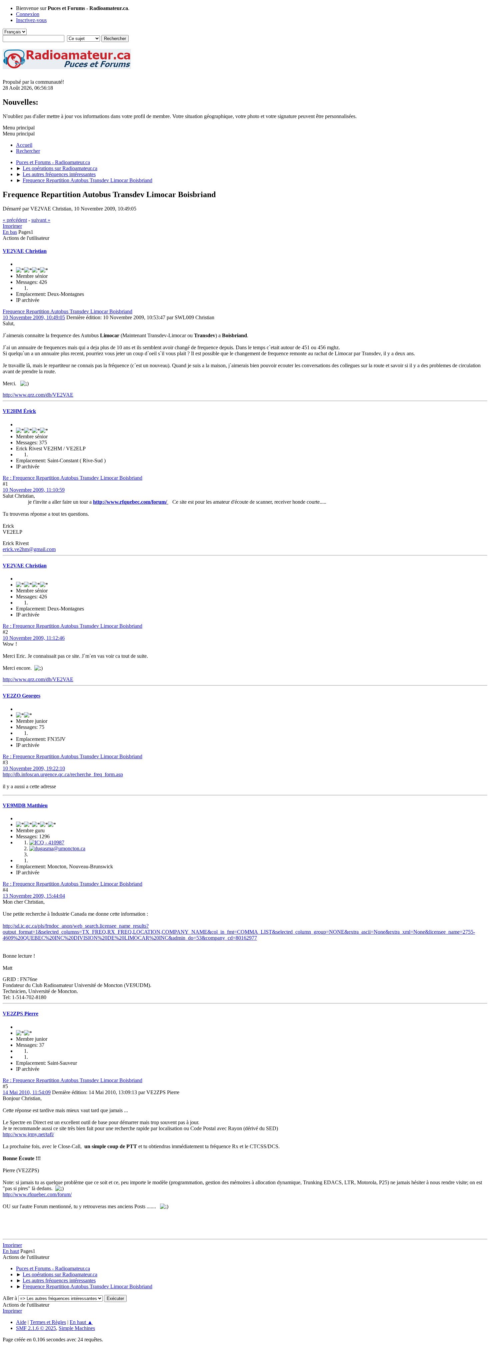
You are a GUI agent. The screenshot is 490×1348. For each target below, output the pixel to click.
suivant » (40, 220)
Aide (21, 1322)
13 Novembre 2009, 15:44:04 (34, 896)
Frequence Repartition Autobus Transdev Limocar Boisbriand (67, 311)
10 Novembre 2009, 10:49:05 (34, 317)
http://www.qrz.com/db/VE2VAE (38, 395)
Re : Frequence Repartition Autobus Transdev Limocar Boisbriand (72, 478)
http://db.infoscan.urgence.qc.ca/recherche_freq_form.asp (63, 774)
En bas (10, 232)
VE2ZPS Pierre (20, 1013)
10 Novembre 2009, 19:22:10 (34, 768)
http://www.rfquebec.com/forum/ (130, 502)
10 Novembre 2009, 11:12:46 (34, 638)
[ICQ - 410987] (46, 842)
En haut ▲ (81, 1322)
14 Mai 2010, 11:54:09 (27, 1092)
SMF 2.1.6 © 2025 (36, 1328)
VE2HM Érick (19, 411)
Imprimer (12, 226)
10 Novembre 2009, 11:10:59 (34, 490)
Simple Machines (77, 1328)
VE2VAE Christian (25, 251)
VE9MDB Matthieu (25, 805)
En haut (11, 1251)
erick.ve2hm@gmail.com (29, 549)
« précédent (15, 220)
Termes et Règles (48, 1322)
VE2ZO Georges (21, 696)
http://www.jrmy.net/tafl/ (28, 1134)
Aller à (10, 1298)
